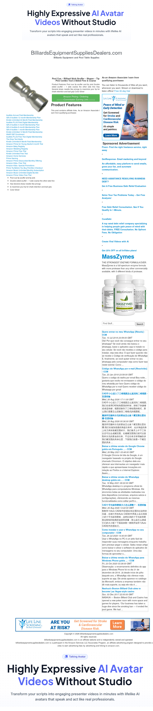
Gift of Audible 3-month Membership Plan (23, 124)
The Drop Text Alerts (14, 139)
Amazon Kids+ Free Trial (16, 163)
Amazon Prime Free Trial (16, 151)
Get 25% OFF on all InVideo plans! (119, 250)
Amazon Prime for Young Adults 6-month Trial (24, 144)
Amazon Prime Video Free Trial (19, 175)
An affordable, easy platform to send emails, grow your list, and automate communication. (124, 166)
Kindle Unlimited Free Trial (17, 153)
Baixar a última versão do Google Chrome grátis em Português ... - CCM (123, 448)
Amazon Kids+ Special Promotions (20, 165)
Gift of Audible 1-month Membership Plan (23, 129)
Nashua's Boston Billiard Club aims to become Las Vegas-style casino (121, 590)
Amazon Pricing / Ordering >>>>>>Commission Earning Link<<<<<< (76, 98)
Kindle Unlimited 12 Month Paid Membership (24, 132)
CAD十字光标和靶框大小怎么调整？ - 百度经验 (124, 504)
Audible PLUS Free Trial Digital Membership (24, 136)
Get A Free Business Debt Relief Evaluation (124, 185)
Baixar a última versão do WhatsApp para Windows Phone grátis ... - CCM (123, 559)
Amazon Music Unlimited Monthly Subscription (25, 170)
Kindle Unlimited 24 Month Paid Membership (24, 120)
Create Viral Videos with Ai (115, 241)
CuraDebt (106, 218)
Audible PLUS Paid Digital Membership (22, 122)
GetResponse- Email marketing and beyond (124, 159)
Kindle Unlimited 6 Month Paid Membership (24, 141)
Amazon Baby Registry (15, 146)
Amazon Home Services (16, 156)
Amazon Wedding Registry (17, 148)
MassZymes (118, 256)
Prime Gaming (12, 158)
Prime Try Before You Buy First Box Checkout (24, 168)
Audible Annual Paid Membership (20, 115)
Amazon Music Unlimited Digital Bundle (22, 172)
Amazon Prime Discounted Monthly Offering (24, 160)
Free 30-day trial (122, 90)
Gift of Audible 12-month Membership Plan (23, 117)
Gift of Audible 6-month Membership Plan (23, 127)
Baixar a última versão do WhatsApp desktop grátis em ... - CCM (120, 478)
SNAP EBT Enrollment (15, 134)
